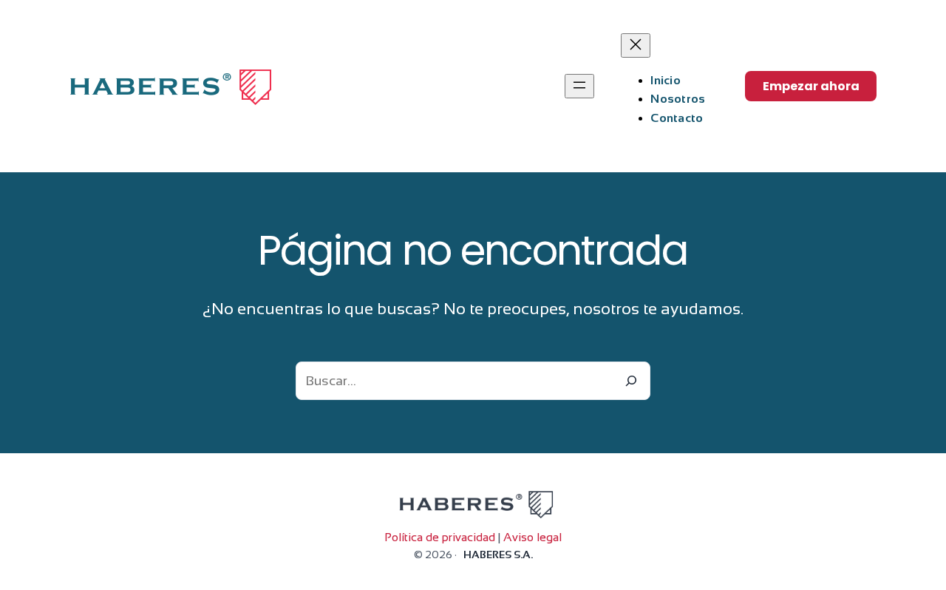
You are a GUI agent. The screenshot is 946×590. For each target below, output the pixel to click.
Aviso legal (532, 537)
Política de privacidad (439, 537)
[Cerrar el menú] (635, 45)
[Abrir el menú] (579, 86)
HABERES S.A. (498, 554)
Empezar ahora (811, 86)
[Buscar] (631, 380)
